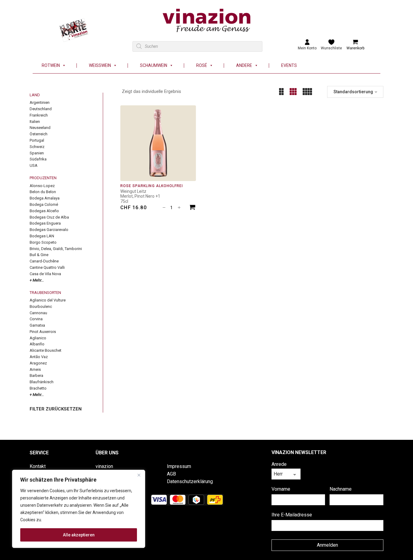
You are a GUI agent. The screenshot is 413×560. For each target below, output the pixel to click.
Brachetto (38, 388)
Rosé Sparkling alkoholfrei (151, 186)
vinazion (104, 466)
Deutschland (41, 109)
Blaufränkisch (42, 382)
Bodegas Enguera (45, 223)
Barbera (36, 375)
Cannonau (38, 313)
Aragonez (38, 363)
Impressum (179, 466)
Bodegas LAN (42, 236)
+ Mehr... (37, 280)
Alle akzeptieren (79, 534)
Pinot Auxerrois (43, 331)
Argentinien (40, 102)
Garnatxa (37, 325)
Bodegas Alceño (44, 211)
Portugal (37, 140)
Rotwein (51, 65)
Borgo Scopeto (43, 242)
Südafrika (38, 159)
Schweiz (37, 146)
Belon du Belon (43, 191)
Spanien (37, 153)
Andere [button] (244, 65)
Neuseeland (40, 127)
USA (33, 165)
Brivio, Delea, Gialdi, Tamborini (56, 248)
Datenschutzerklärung (190, 481)
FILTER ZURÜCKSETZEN (56, 409)
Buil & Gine (39, 254)
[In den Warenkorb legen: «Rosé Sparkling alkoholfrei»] (192, 208)
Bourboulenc (41, 306)
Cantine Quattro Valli (47, 267)
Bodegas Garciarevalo (49, 229)
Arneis (35, 369)
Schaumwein (153, 65)
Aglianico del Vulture (48, 300)
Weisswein (100, 65)
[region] (78, 509)
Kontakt (38, 466)
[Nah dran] (138, 475)
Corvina (36, 319)
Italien (35, 121)
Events (289, 65)
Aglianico (38, 338)
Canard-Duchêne (44, 261)
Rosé (201, 65)
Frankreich (39, 115)
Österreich (38, 134)
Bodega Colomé (44, 204)
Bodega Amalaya (45, 198)
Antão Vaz (39, 356)
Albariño (37, 344)
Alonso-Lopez (42, 185)
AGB (171, 474)
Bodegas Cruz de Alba (49, 217)
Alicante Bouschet (45, 350)
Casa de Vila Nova (45, 274)
